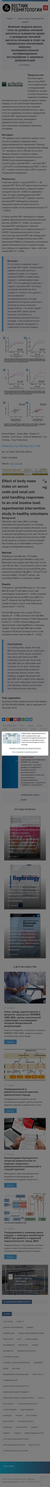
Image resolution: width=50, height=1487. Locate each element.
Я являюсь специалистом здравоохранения (25, 748)
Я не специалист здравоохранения (25, 752)
